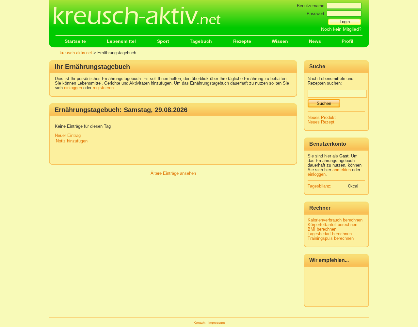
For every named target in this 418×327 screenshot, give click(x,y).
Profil (347, 41)
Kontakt (199, 322)
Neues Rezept (321, 122)
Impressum (216, 322)
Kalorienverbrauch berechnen (335, 220)
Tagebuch (201, 41)
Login (345, 21)
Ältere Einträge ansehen (173, 173)
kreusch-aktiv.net (76, 53)
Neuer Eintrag (68, 135)
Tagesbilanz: (319, 186)
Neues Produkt (322, 117)
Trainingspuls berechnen (331, 238)
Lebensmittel (121, 41)
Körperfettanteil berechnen (332, 224)
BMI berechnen (322, 229)
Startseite (75, 41)
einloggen (73, 88)
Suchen (324, 103)
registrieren (103, 88)
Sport (163, 41)
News (315, 41)
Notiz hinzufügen (72, 141)
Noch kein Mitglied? (341, 29)
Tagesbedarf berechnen (330, 234)
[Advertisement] (175, 154)
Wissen (280, 41)
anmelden (341, 170)
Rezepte (242, 41)
